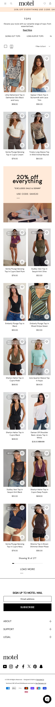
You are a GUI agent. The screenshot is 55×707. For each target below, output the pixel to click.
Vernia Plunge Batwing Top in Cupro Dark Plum (15, 270)
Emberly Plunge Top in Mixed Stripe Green (39, 324)
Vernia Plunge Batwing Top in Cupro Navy (14, 545)
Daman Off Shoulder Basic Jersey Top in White (39, 435)
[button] (22, 58)
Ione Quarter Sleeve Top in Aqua (39, 379)
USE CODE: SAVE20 (27, 194)
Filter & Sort (41, 46)
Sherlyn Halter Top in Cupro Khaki (15, 379)
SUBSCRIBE (27, 607)
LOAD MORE (27, 569)
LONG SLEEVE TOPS (35, 36)
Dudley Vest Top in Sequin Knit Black (15, 490)
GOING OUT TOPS (12, 36)
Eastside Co (40, 680)
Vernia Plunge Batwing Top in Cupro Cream (14, 153)
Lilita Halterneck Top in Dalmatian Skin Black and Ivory (15, 97)
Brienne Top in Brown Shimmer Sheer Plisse (39, 545)
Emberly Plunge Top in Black (14, 324)
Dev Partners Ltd (40, 683)
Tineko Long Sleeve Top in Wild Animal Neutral (39, 153)
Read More (27, 30)
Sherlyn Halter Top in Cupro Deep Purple (39, 490)
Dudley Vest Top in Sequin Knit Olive (39, 270)
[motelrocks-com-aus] (26, 3)
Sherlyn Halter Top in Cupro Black (15, 433)
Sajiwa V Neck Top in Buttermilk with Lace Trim (39, 97)
